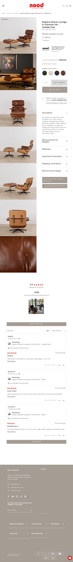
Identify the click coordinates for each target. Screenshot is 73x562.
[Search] (67, 6)
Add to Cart (55, 89)
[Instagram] (17, 496)
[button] (36, 306)
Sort (48, 331)
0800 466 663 (15, 484)
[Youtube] (13, 496)
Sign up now (55, 51)
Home (3, 13)
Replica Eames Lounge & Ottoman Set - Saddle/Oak (31, 344)
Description (47, 113)
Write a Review (40, 324)
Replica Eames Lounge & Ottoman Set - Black (29, 379)
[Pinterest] (25, 496)
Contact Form (16, 490)
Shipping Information (51, 164)
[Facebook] (9, 496)
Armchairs (16, 13)
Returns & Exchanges (51, 171)
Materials (46, 149)
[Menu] (3, 6)
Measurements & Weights (50, 141)
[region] (36, 306)
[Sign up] (31, 510)
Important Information (52, 156)
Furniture (9, 13)
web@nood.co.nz (17, 487)
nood (18, 554)
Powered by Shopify (13, 555)
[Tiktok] (21, 496)
